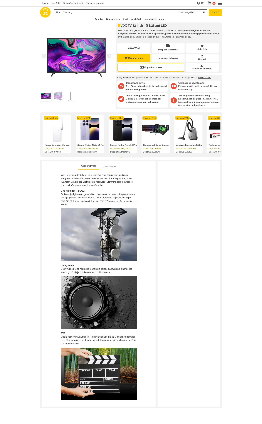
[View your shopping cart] (210, 3)
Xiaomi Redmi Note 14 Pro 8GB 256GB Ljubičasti (102, 145)
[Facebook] (198, 3)
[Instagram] (202, 3)
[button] (44, 56)
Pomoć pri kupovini (202, 68)
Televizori (162, 58)
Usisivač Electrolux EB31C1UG (191, 145)
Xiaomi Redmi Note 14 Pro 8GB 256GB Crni (132, 145)
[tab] (88, 166)
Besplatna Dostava (87, 152)
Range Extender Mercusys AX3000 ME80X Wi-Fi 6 (70, 145)
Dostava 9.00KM (53, 152)
